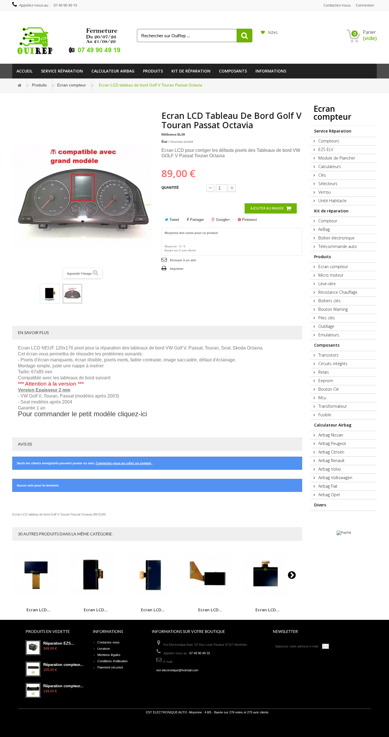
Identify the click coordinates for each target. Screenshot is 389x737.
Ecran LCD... (38, 609)
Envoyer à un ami (183, 260)
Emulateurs (328, 335)
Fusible (324, 414)
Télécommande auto (337, 246)
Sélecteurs (327, 183)
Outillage (325, 326)
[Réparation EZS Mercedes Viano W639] (33, 647)
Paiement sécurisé (110, 667)
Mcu (321, 397)
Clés (321, 175)
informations (270, 71)
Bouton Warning (332, 309)
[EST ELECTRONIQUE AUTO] (70, 41)
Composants (233, 71)
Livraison (103, 648)
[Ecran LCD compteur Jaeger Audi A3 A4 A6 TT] (210, 575)
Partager (196, 220)
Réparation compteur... (63, 665)
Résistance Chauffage (337, 292)
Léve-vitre (326, 283)
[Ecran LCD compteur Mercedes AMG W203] (38, 575)
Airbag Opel (328, 494)
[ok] (326, 646)
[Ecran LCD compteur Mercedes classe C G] (95, 575)
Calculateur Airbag (112, 71)
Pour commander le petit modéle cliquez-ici (82, 414)
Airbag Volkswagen (334, 477)
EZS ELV (325, 149)
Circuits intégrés (332, 363)
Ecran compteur (71, 85)
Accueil (24, 71)
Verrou (324, 192)
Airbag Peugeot (331, 443)
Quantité (170, 188)
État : (165, 141)
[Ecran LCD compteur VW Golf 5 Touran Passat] (267, 575)
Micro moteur (330, 275)
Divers (320, 505)
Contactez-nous (337, 5)
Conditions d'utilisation (112, 661)
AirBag (323, 229)
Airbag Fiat (327, 486)
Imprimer (176, 268)
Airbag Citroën (330, 452)
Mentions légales (108, 655)
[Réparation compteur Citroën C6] (33, 690)
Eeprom (325, 380)
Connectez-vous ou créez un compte (124, 463)
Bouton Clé (328, 389)
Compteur (327, 220)
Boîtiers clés (329, 300)
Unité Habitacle (332, 200)
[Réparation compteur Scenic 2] (33, 669)
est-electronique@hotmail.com (177, 670)
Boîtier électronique (336, 238)
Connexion (365, 5)
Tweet (173, 220)
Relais (323, 372)
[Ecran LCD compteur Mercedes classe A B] (153, 575)
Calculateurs (329, 166)
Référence (169, 134)
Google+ (222, 220)
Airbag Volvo (329, 469)
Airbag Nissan (330, 435)
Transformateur (332, 406)
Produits (153, 71)
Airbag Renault (331, 460)
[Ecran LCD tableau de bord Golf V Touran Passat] (50, 293)
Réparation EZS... (58, 643)
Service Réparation (62, 71)
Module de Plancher (336, 158)
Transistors (328, 355)
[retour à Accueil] (20, 85)
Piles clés (326, 317)
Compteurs (328, 141)
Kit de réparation (190, 71)
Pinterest (249, 220)
